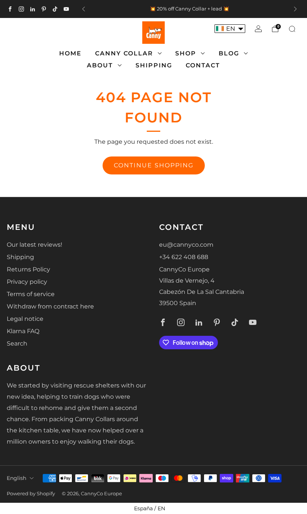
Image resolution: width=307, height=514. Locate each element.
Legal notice (25, 318)
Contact (203, 65)
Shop (185, 53)
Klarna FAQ (23, 331)
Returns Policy (28, 269)
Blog (229, 53)
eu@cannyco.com (186, 244)
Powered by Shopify (31, 493)
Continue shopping (154, 165)
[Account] (258, 29)
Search (17, 343)
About (100, 65)
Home (70, 53)
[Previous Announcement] (83, 9)
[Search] (292, 29)
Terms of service (31, 294)
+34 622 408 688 (183, 257)
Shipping (154, 65)
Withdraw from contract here (50, 306)
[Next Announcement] (295, 9)
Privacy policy (27, 281)
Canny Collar (124, 53)
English (16, 478)
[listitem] (189, 9)
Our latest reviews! (34, 244)
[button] (230, 28)
